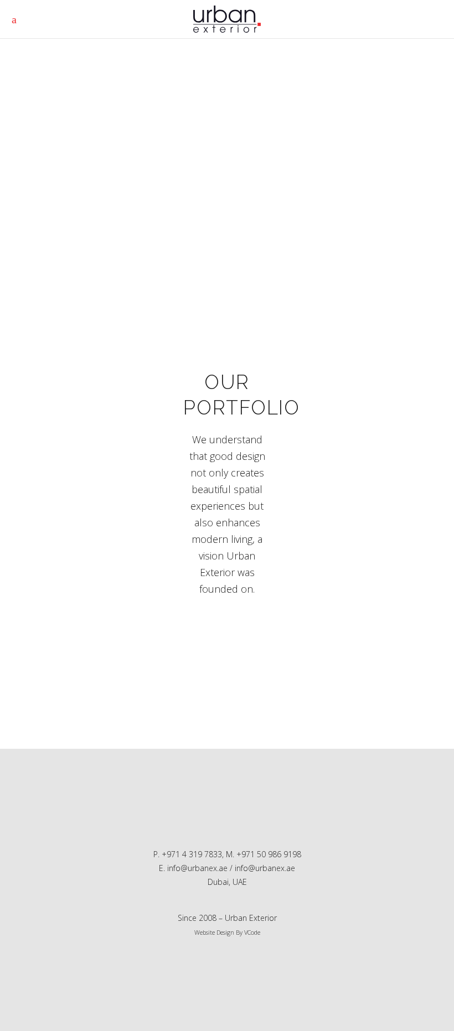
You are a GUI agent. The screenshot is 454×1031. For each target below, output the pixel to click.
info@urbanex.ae (265, 868)
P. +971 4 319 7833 (187, 854)
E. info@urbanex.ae (193, 868)
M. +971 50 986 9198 (263, 854)
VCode (252, 932)
